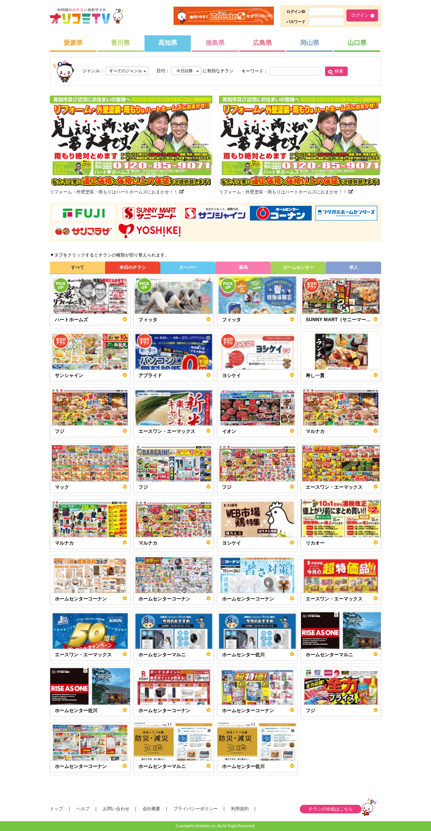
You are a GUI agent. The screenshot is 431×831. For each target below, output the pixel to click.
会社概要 (151, 808)
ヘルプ (83, 808)
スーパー (188, 267)
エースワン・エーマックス (167, 431)
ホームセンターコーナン (81, 598)
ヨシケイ (231, 375)
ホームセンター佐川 (243, 654)
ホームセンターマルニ (162, 654)
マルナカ (315, 431)
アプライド (150, 375)
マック (62, 487)
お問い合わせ (116, 808)
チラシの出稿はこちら (331, 808)
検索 (338, 71)
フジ (59, 431)
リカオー (315, 542)
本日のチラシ (133, 267)
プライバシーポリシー (196, 808)
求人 (353, 267)
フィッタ (148, 319)
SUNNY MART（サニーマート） (340, 319)
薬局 (243, 267)
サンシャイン (69, 375)
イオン (229, 431)
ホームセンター (298, 267)
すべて (77, 267)
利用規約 (240, 808)
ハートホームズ (71, 319)
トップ (56, 808)
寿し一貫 (315, 375)
